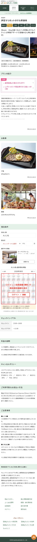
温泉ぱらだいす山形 (27, 525)
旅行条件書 (24, 506)
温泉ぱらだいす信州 (27, 521)
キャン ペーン (32, 8)
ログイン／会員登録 (25, 13)
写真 (21, 25)
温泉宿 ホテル (14, 8)
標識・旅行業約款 (26, 502)
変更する (26, 262)
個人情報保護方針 (26, 499)
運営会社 (24, 509)
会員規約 (7, 506)
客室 (15, 25)
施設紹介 (4, 25)
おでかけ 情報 (23, 8)
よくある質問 (9, 502)
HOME (4, 8)
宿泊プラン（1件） (9, 25)
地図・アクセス (27, 25)
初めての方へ (9, 499)
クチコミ (33, 25)
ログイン (7, 509)
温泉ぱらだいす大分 (9, 525)
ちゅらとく (6, 528)
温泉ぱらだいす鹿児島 (10, 521)
